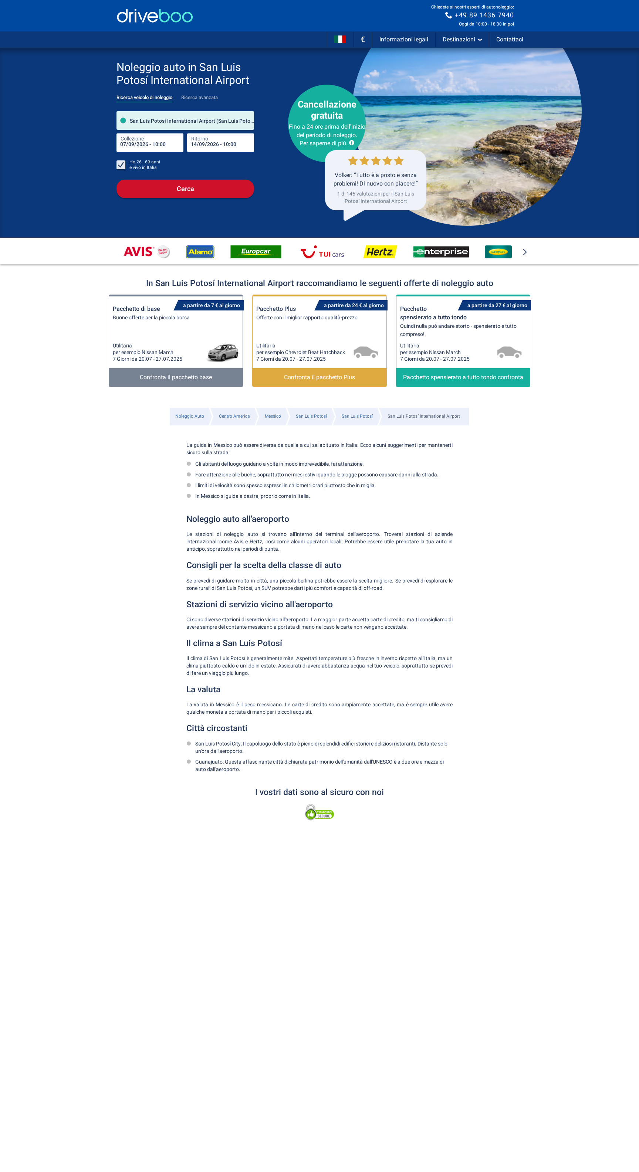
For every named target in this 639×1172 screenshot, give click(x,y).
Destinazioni (459, 39)
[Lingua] (340, 39)
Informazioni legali (403, 39)
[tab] (144, 95)
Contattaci (509, 39)
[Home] (154, 16)
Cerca (185, 189)
